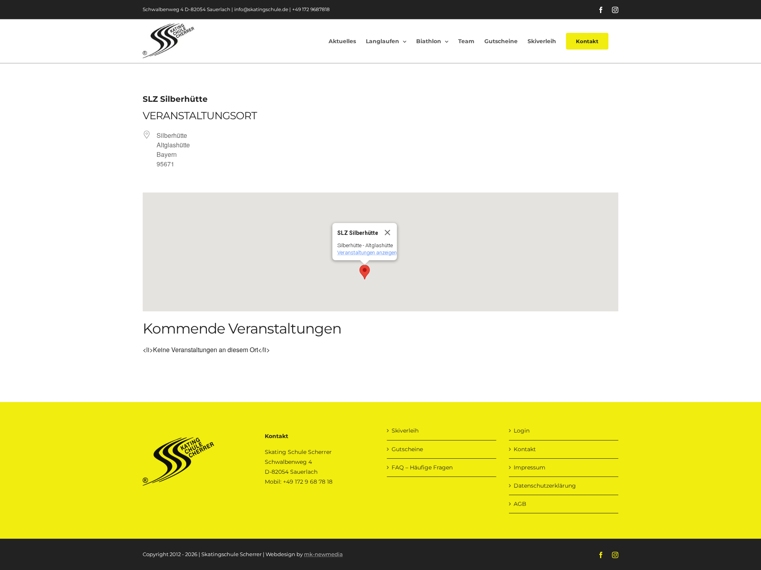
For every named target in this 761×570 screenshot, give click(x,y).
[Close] (387, 232)
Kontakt (525, 449)
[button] (364, 272)
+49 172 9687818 (311, 9)
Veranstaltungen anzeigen (367, 252)
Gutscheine (407, 449)
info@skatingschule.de (261, 9)
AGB (520, 503)
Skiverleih (405, 430)
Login (522, 430)
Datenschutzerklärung (545, 485)
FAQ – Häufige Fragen (422, 467)
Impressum (529, 467)
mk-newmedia (323, 554)
